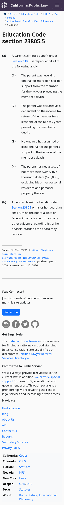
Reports (7, 436)
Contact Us (9, 431)
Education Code (30, 14)
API (4, 425)
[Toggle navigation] (57, 5)
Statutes (24, 467)
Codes (13, 14)
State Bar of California (22, 341)
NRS (22, 472)
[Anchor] (40, 66)
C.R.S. (22, 461)
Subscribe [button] (11, 312)
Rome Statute (28, 495)
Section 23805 (21, 61)
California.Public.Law (29, 5)
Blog (5, 414)
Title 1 (46, 14)
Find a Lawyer (11, 408)
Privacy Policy (11, 448)
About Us (8, 419)
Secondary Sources (15, 442)
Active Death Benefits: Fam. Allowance (30, 21)
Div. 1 (57, 14)
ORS (29, 484)
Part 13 (11, 17)
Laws (22, 478)
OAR (22, 484)
